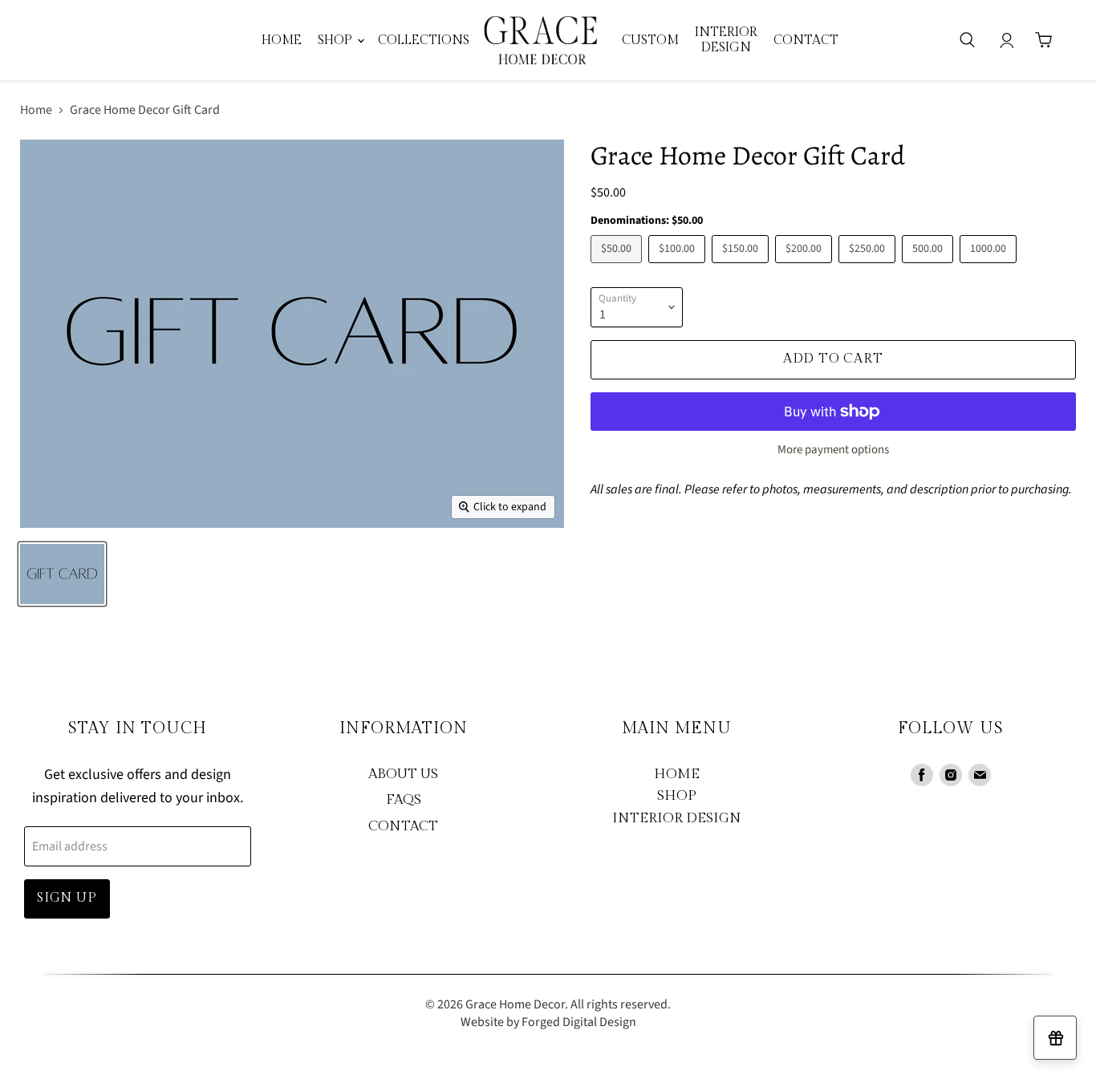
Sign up (67, 898)
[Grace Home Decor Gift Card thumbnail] (62, 574)
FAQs (403, 800)
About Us (403, 774)
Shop (336, 40)
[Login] (1006, 40)
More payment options (833, 449)
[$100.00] (678, 267)
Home (282, 40)
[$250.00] (868, 267)
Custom (650, 40)
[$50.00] (618, 267)
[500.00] (929, 267)
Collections (423, 40)
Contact (805, 40)
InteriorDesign (726, 40)
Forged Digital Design (579, 1022)
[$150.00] (742, 267)
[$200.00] (805, 267)
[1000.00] (990, 267)
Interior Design (676, 818)
